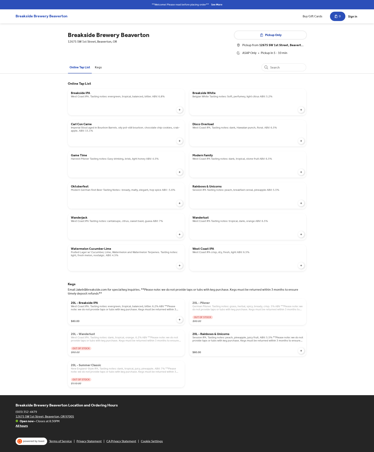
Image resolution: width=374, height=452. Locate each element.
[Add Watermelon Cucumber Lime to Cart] (179, 265)
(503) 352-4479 (26, 412)
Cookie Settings (152, 441)
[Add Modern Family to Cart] (301, 172)
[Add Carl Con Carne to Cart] (179, 141)
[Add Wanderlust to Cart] (301, 234)
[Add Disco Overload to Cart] (301, 141)
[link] (80, 67)
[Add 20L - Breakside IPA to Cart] (179, 320)
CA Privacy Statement (121, 441)
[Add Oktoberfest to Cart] (179, 203)
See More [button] (216, 4)
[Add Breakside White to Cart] (301, 110)
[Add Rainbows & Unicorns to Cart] (301, 203)
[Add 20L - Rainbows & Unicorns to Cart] (301, 351)
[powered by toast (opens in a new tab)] (31, 441)
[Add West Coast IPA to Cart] (301, 265)
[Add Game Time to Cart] (179, 172)
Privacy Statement (89, 441)
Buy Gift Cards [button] (312, 16)
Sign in (352, 16)
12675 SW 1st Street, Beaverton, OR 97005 (45, 416)
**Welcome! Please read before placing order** (180, 4)
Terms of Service (60, 441)
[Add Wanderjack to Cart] (179, 234)
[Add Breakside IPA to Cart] (179, 110)
